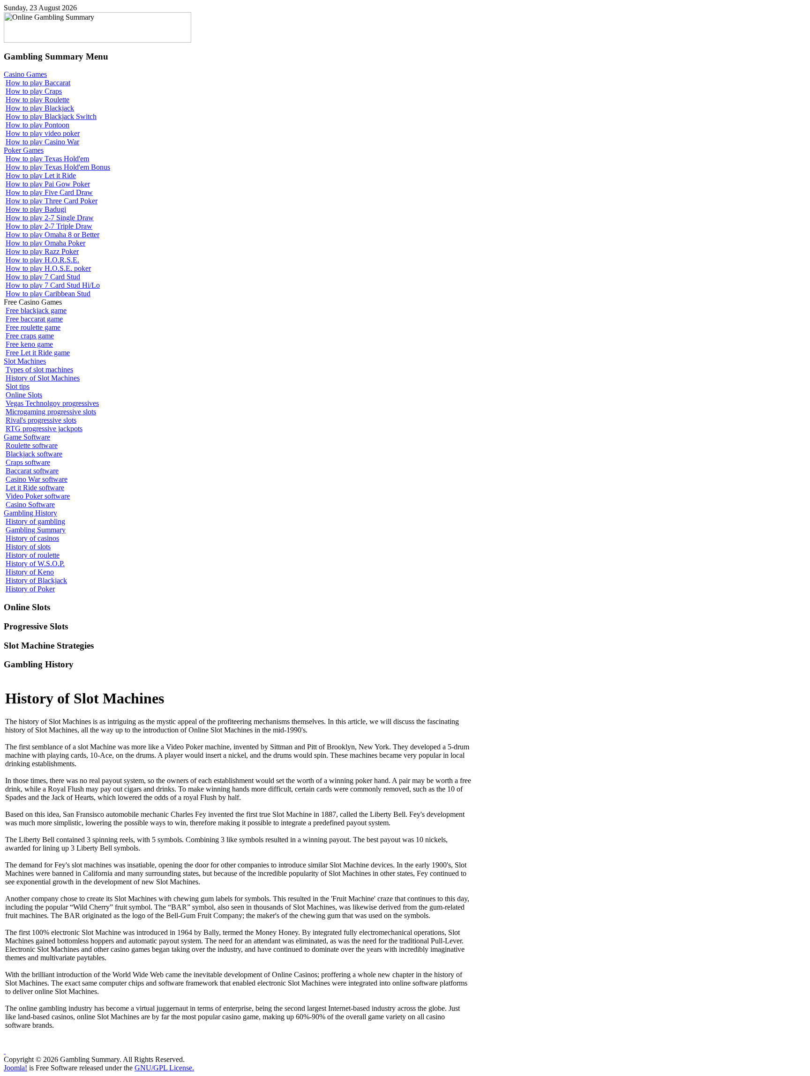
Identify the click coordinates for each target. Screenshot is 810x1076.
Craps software (28, 462)
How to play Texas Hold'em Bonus (58, 167)
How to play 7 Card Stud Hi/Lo (53, 285)
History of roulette (33, 555)
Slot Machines (25, 361)
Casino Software (30, 504)
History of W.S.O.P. (35, 564)
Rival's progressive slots (41, 420)
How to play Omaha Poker (45, 243)
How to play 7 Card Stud (43, 277)
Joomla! (15, 1068)
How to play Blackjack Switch (51, 116)
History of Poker (30, 589)
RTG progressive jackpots (44, 429)
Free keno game (29, 344)
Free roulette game (33, 327)
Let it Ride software (35, 488)
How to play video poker (43, 133)
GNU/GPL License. (164, 1068)
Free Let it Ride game (38, 353)
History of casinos (32, 538)
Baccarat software (32, 471)
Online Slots (24, 395)
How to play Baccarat (38, 83)
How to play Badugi (36, 209)
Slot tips (18, 386)
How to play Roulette (37, 100)
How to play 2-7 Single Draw (50, 218)
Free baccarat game (34, 319)
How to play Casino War (42, 142)
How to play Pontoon (37, 125)
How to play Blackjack (40, 108)
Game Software (27, 437)
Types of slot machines (39, 370)
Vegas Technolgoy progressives (52, 403)
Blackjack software (34, 454)
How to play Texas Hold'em (47, 159)
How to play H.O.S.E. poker (48, 268)
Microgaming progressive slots (51, 412)
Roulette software (32, 445)
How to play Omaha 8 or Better (52, 235)
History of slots (28, 547)
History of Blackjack (36, 580)
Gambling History (30, 513)
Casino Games (25, 74)
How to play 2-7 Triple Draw (49, 226)
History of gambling (35, 521)
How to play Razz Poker (42, 251)
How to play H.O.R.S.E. (42, 260)
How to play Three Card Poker (52, 201)
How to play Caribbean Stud (48, 294)
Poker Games (24, 150)
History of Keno (30, 572)
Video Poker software (38, 496)
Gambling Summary (36, 530)
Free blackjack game (36, 310)
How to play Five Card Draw (49, 192)
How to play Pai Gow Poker (48, 184)
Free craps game (30, 336)
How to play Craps (34, 91)
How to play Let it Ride (41, 175)
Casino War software (37, 479)
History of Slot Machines (43, 378)
